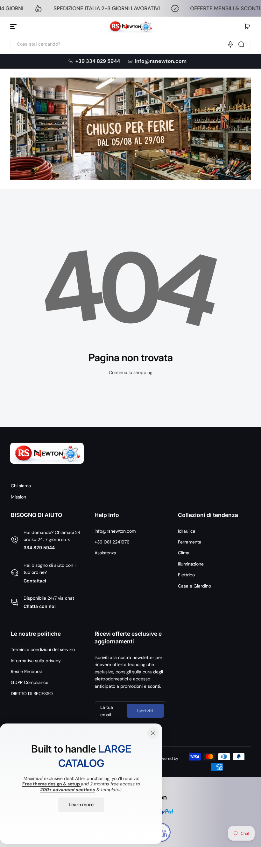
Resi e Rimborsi (26, 671)
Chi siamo (21, 486)
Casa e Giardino (194, 586)
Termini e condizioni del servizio (43, 649)
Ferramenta (189, 542)
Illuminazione (191, 564)
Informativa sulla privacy (36, 660)
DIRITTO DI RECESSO (32, 693)
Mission (18, 497)
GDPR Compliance (29, 682)
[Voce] (230, 44)
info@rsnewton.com (115, 531)
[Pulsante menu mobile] (14, 26)
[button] (247, 26)
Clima (183, 553)
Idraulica (186, 531)
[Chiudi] (153, 733)
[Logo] (130, 26)
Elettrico (186, 575)
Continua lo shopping (130, 372)
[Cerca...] (241, 44)
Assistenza (105, 553)
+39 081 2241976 (112, 542)
